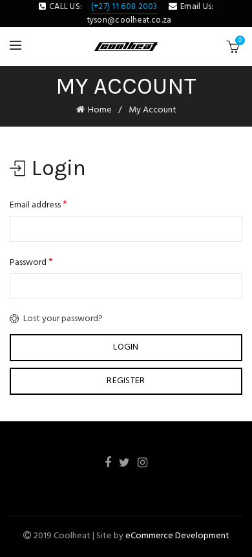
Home (100, 110)
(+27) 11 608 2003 (124, 7)
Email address (38, 205)
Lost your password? (63, 319)
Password (31, 262)
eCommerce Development (177, 536)
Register (126, 380)
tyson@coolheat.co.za (129, 20)
